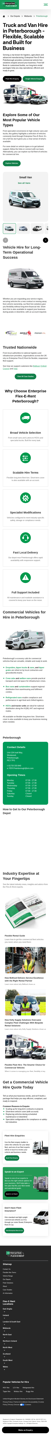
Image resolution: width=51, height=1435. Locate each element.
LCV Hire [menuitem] (16, 1388)
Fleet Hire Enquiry (12, 79)
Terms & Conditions (21, 1402)
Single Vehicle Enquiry (33, 79)
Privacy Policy (8, 1402)
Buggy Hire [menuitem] (30, 1391)
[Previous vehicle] (5, 240)
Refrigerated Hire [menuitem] (28, 1388)
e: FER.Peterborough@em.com (20, 768)
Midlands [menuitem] (28, 16)
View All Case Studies (25, 376)
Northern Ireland (10, 1341)
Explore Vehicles (12, 163)
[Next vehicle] (45, 240)
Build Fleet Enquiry (12, 1158)
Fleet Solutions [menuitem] (8, 1283)
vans (32, 668)
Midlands (7, 1328)
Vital (15, 369)
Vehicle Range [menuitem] (8, 1276)
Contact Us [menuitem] (7, 1269)
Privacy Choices (14, 1404)
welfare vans (25, 678)
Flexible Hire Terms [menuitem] (9, 1272)
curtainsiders (24, 687)
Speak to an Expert (12, 1194)
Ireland (6, 1315)
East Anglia (7, 1309)
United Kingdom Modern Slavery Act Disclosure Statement (23, 1399)
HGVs (8, 706)
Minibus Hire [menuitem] (18, 1391)
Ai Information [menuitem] (7, 1293)
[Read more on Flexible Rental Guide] (25, 917)
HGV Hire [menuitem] (6, 1388)
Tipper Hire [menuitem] (6, 1391)
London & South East (11, 1322)
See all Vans (24, 183)
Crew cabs (10, 678)
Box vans (10, 687)
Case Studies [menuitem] (7, 1290)
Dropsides (10, 668)
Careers (28, 1404)
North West (7, 1347)
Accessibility (33, 1402)
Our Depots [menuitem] (15, 16)
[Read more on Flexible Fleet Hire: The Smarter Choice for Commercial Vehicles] (25, 1053)
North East (7, 1335)
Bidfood (36, 366)
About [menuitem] (5, 1286)
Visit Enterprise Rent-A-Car (14, 1230)
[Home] (4, 16)
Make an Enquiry (25, 1430)
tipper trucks (21, 668)
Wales (5, 1367)
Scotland (6, 1354)
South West (7, 1360)
